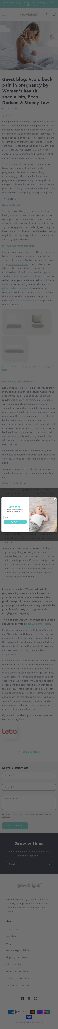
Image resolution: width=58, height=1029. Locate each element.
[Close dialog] (55, 498)
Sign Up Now (15, 522)
